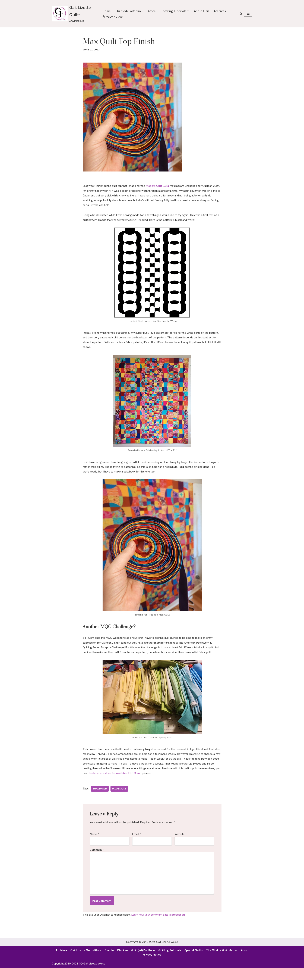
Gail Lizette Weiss (167, 942)
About (245, 950)
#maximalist (119, 788)
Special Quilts (193, 950)
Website (180, 834)
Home (107, 11)
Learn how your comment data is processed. (158, 915)
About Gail (201, 11)
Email (136, 834)
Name (94, 834)
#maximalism (100, 788)
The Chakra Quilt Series (221, 950)
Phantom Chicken (116, 950)
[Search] (241, 13)
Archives (220, 11)
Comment (96, 850)
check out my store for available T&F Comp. (115, 773)
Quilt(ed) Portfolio (143, 950)
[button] (142, 11)
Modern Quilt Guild (157, 186)
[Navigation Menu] (248, 14)
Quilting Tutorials (169, 950)
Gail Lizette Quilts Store (85, 950)
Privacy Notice (113, 16)
